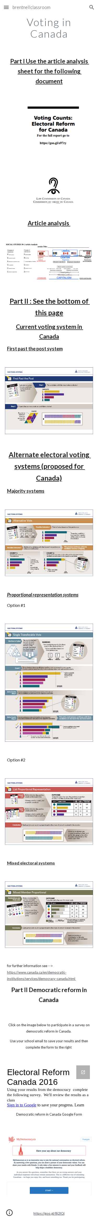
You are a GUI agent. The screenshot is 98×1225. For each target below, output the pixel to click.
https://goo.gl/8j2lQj (49, 1213)
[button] (6, 7)
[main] (49, 28)
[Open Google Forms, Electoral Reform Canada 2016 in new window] (83, 1072)
